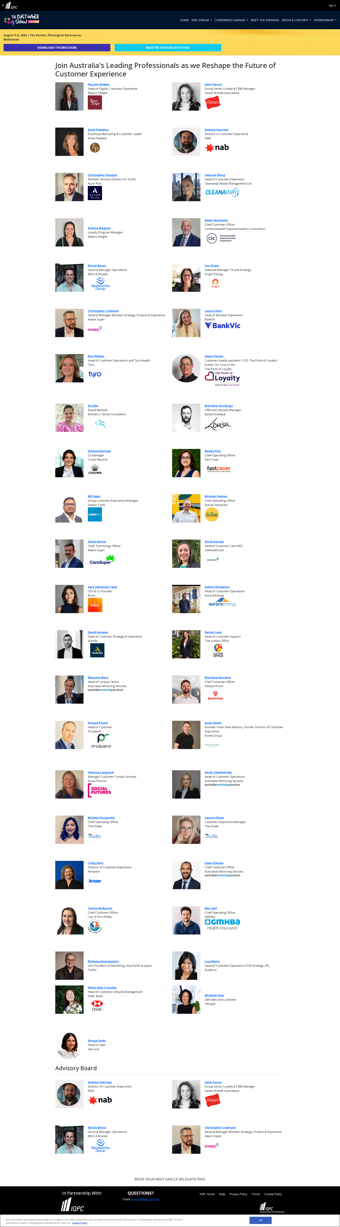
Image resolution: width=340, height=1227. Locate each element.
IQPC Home (207, 1194)
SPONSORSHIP (324, 20)
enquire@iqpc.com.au (145, 1199)
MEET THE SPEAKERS (265, 20)
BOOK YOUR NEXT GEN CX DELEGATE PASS (170, 1179)
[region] (170, 1220)
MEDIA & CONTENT (295, 20)
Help (222, 1194)
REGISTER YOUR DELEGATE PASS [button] (168, 48)
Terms (255, 1194)
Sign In (332, 5)
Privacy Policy (238, 1194)
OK (260, 1220)
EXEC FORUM (201, 20)
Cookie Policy (273, 1194)
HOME (184, 20)
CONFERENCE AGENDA (230, 20)
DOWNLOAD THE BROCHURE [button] (56, 48)
